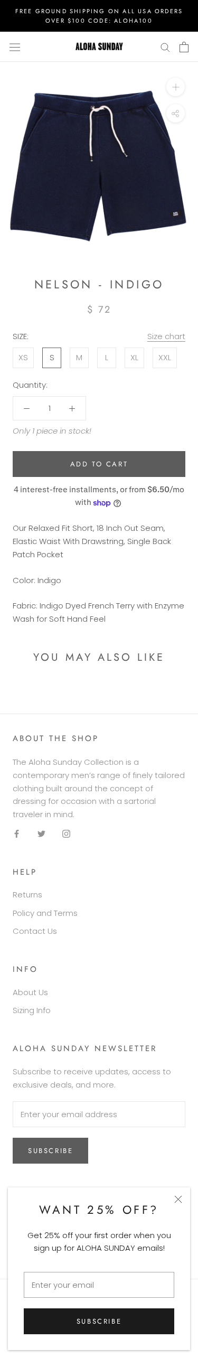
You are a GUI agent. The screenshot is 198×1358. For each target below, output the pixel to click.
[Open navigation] (15, 47)
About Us (30, 992)
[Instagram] (66, 833)
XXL (164, 357)
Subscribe (99, 1321)
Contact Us (35, 930)
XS (23, 357)
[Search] (165, 46)
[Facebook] (17, 833)
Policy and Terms (45, 913)
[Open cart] (184, 47)
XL (134, 357)
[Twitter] (41, 833)
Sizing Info (32, 1010)
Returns (27, 894)
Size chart (166, 336)
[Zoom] (175, 87)
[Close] (178, 1199)
